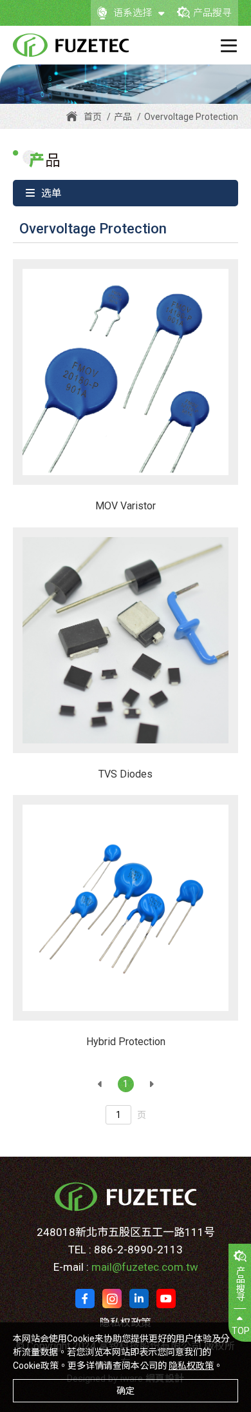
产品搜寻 (212, 13)
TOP (241, 1331)
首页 (93, 117)
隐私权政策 (191, 1365)
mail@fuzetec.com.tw (144, 1266)
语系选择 (132, 13)
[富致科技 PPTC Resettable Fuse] (71, 45)
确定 (125, 1391)
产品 (123, 117)
